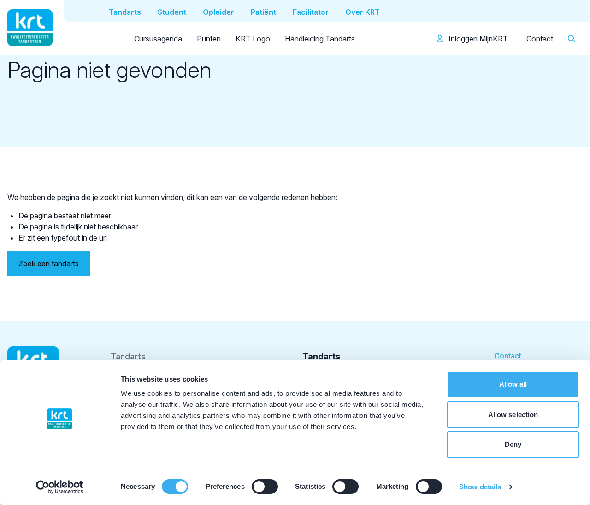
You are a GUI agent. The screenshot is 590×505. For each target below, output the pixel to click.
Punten (209, 38)
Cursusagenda (158, 38)
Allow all (513, 384)
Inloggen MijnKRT (477, 38)
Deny (513, 444)
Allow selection (513, 414)
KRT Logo (253, 38)
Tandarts (128, 356)
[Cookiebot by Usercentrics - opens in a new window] (59, 487)
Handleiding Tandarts (320, 38)
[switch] (265, 486)
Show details (480, 487)
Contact (539, 38)
